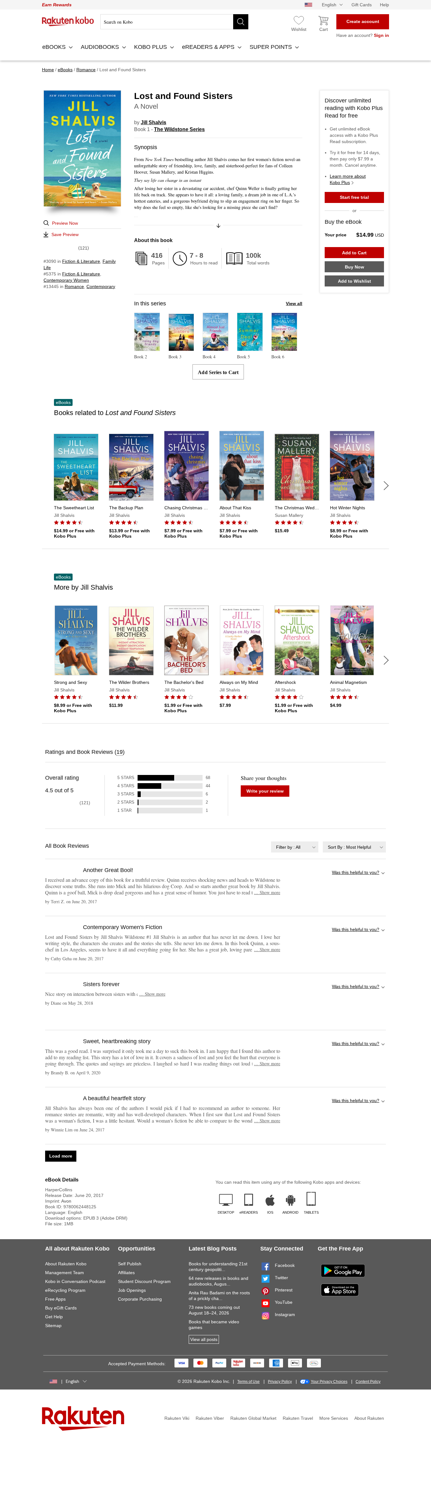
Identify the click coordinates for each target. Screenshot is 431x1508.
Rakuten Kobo (68, 21)
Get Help (54, 1316)
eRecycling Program (65, 1290)
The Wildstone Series (179, 129)
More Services (333, 1418)
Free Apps (55, 1299)
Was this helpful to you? (355, 872)
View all (294, 303)
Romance (74, 286)
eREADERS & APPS (209, 47)
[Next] (386, 485)
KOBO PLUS (151, 47)
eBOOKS (54, 47)
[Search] (240, 21)
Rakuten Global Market (253, 1418)
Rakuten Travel (298, 1418)
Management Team (64, 1272)
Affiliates (126, 1272)
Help (384, 4)
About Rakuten (369, 1418)
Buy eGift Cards (61, 1307)
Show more (267, 892)
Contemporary (100, 286)
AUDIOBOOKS (101, 47)
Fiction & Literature (81, 261)
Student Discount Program (144, 1281)
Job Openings (132, 1290)
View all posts (203, 1339)
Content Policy (368, 1381)
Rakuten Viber (210, 1418)
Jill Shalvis (153, 122)
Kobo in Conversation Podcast (75, 1281)
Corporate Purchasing (140, 1299)
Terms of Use (248, 1381)
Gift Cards (361, 4)
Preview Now (65, 223)
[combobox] (294, 846)
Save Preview (65, 234)
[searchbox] (174, 21)
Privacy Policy (280, 1381)
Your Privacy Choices (329, 1381)
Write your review (265, 791)
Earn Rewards (57, 4)
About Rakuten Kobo (65, 1263)
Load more (60, 1155)
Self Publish (129, 1263)
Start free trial (354, 197)
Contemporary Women (66, 280)
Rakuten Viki (176, 1418)
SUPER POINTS (271, 47)
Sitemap (53, 1325)
